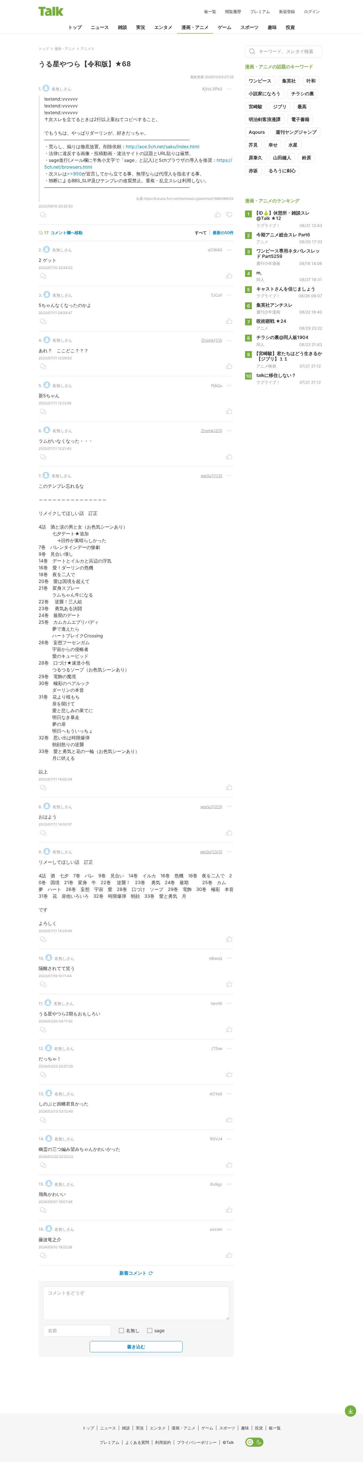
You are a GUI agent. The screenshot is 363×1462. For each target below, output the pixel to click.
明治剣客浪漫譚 (264, 119)
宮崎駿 (255, 106)
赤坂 (253, 170)
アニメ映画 (266, 366)
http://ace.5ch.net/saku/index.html (162, 146)
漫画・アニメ (195, 27)
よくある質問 (137, 1442)
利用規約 (163, 1442)
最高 (302, 106)
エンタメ (163, 27)
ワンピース (260, 81)
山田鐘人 (282, 157)
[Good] (217, 215)
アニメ (262, 242)
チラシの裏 (302, 93)
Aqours (257, 132)
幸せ (273, 145)
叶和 (311, 81)
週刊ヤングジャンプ (296, 132)
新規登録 (287, 11)
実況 (140, 27)
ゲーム (224, 27)
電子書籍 (300, 119)
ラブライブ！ (268, 225)
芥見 (253, 145)
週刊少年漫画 (268, 263)
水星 (292, 145)
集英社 (289, 81)
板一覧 (210, 11)
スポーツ (249, 27)
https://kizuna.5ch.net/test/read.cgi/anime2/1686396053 (189, 198)
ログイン (312, 11)
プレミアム (260, 11)
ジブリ (280, 106)
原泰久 (255, 157)
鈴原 (306, 157)
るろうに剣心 (282, 170)
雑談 (122, 27)
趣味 (272, 27)
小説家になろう (264, 93)
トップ (75, 27)
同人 (260, 279)
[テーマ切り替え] (254, 1442)
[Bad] (229, 215)
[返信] (43, 215)
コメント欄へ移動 (67, 232)
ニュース (100, 27)
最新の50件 (223, 232)
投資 (290, 27)
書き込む (136, 1346)
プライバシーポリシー (197, 1442)
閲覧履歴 (233, 11)
